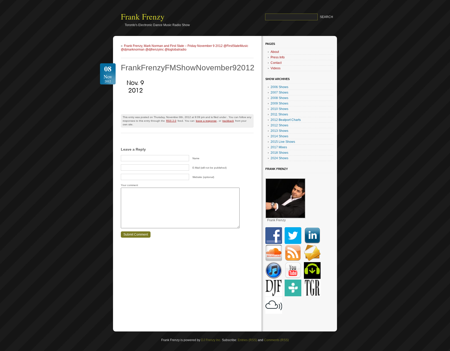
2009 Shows (279, 103)
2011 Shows (279, 114)
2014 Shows (279, 136)
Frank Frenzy (143, 16)
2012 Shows (279, 125)
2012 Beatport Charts (286, 120)
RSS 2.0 (171, 120)
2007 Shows (279, 92)
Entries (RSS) (247, 340)
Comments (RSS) (276, 340)
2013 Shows (279, 131)
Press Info (278, 57)
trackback (228, 120)
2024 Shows (279, 158)
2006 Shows (279, 87)
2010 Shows (279, 109)
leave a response (206, 120)
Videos (275, 68)
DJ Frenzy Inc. (211, 340)
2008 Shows (279, 98)
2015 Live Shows (283, 142)
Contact (276, 63)
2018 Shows (279, 153)
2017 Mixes (279, 147)
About (275, 52)
